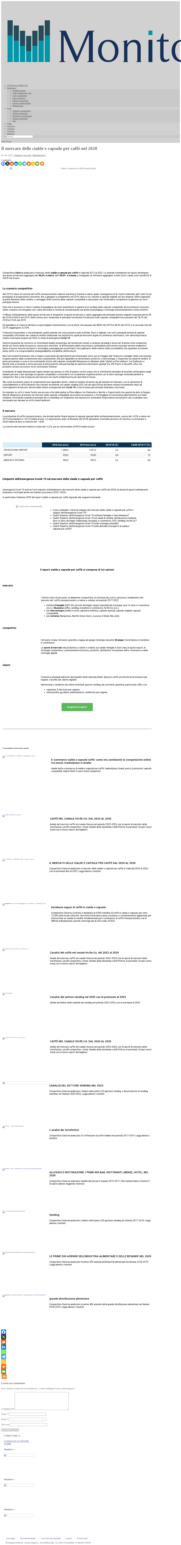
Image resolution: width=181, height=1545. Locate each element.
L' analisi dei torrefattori (64, 1130)
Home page (11, 1538)
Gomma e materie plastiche (21, 103)
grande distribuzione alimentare (69, 1298)
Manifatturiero (11, 88)
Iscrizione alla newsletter (51, 1538)
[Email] (37, 164)
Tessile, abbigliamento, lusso (21, 93)
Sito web (5, 1424)
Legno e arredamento (19, 96)
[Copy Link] (33, 164)
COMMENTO (8, 1409)
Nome (4, 1414)
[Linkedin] (16, 164)
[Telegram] (24, 164)
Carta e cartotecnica (18, 98)
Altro (14, 121)
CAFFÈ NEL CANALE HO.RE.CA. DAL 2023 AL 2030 (80, 818)
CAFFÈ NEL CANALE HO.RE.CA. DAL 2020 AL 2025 (80, 1041)
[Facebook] (3, 164)
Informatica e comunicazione (22, 116)
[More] (42, 164)
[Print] (29, 164)
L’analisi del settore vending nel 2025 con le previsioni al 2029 (88, 997)
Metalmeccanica (17, 106)
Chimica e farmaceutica (20, 101)
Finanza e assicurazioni (20, 119)
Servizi (9, 108)
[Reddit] (12, 164)
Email (4, 1419)
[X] (7, 164)
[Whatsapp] (20, 164)
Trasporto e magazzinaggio (21, 111)
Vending (54, 1214)
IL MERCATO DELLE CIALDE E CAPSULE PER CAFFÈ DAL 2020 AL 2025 (92, 863)
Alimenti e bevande (18, 91)
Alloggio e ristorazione (20, 113)
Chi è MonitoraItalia (27, 1538)
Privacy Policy (82, 1538)
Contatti (69, 1538)
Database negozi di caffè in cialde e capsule (78, 907)
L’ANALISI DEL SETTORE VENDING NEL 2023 (76, 1085)
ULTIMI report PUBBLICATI (17, 85)
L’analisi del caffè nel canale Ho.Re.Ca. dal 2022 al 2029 (84, 952)
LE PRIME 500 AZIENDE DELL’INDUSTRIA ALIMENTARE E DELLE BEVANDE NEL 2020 (100, 1256)
